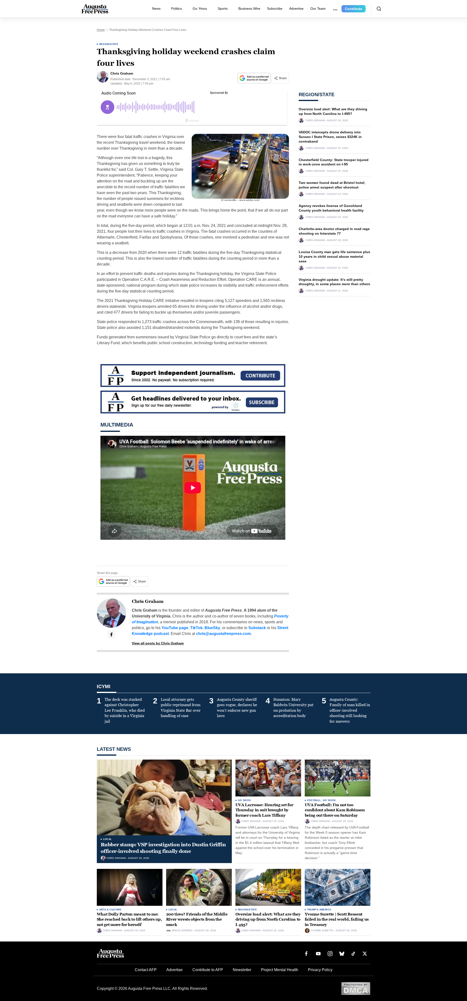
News (156, 8)
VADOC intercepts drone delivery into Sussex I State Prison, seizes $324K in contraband (330, 136)
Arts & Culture (110, 909)
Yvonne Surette (322, 930)
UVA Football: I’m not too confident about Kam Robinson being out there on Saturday (335, 810)
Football (314, 800)
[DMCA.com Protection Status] (355, 988)
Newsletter (242, 970)
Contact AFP (146, 970)
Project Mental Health (279, 970)
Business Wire (249, 8)
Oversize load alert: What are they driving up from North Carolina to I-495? (268, 919)
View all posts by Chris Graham (158, 643)
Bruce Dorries (182, 930)
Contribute (353, 9)
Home (101, 30)
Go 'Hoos (244, 800)
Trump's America (319, 909)
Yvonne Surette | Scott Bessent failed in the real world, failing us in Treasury (337, 919)
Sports (223, 8)
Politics (176, 8)
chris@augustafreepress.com (223, 634)
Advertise (296, 8)
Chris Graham (147, 601)
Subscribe (274, 8)
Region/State (108, 44)
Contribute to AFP (207, 970)
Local (107, 839)
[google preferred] (255, 78)
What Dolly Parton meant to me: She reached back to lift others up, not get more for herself (129, 919)
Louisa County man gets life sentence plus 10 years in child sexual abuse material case (334, 256)
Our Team (318, 8)
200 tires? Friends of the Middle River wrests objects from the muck (197, 919)
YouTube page (175, 628)
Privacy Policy (320, 970)
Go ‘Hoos (200, 8)
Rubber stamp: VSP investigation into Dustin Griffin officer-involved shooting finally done (163, 847)
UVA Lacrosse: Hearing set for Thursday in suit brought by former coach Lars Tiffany (264, 810)
